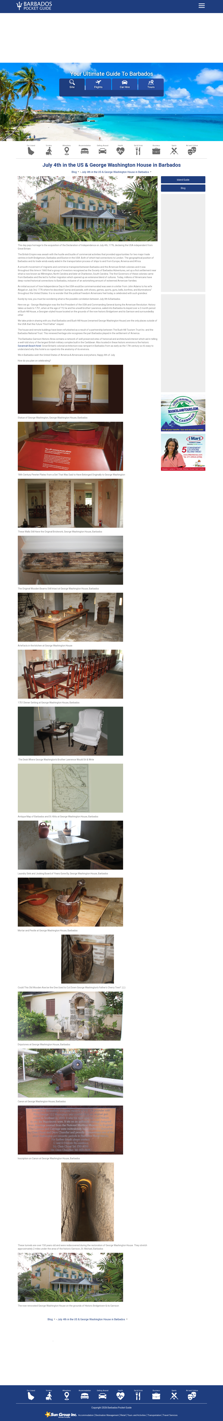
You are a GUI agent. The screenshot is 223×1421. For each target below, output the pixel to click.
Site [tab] (72, 87)
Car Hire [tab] (125, 87)
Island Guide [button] (183, 179)
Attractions (67, 146)
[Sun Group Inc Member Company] (61, 1414)
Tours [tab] (151, 87)
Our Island (31, 146)
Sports (174, 146)
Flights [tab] (98, 87)
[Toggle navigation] (201, 5)
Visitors (49, 146)
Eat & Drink (138, 146)
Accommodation (85, 146)
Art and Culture (192, 146)
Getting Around (102, 146)
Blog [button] (183, 188)
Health (120, 146)
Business (156, 146)
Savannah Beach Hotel (29, 346)
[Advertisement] (111, 37)
